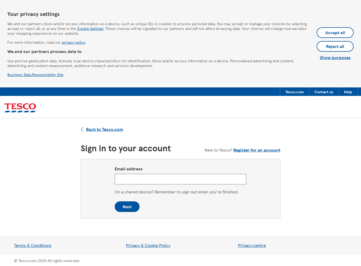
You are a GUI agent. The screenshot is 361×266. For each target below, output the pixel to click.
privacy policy (73, 42)
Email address (129, 169)
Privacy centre (252, 245)
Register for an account (256, 150)
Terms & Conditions (33, 245)
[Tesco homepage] (20, 108)
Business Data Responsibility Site (35, 74)
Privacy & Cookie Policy (148, 245)
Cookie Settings (90, 28)
